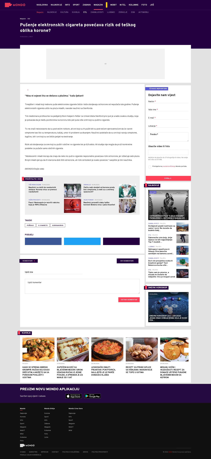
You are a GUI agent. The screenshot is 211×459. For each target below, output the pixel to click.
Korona (23, 417)
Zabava (47, 424)
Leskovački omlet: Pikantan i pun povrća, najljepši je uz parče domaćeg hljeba (103, 371)
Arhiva (85, 452)
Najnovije (23, 413)
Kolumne (23, 437)
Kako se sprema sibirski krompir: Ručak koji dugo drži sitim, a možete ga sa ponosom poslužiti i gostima (36, 372)
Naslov (152, 102)
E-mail (152, 118)
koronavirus (57, 225)
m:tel (170, 452)
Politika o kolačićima (70, 452)
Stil (29, 19)
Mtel (21, 434)
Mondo (22, 409)
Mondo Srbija (49, 409)
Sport (22, 424)
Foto (22, 441)
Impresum (44, 452)
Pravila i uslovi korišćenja (30, 455)
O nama (23, 452)
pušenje (30, 225)
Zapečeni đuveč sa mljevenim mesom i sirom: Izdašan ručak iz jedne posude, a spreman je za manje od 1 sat (70, 372)
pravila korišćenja (169, 166)
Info (21, 420)
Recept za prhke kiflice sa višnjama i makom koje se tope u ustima (139, 370)
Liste (46, 437)
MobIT (22, 430)
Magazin (23, 19)
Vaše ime (153, 110)
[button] (24, 350)
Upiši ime (29, 272)
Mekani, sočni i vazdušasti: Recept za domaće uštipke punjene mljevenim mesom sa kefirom (173, 372)
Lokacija (152, 126)
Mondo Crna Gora (76, 409)
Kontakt (55, 452)
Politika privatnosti (100, 452)
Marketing (33, 452)
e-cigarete (43, 225)
